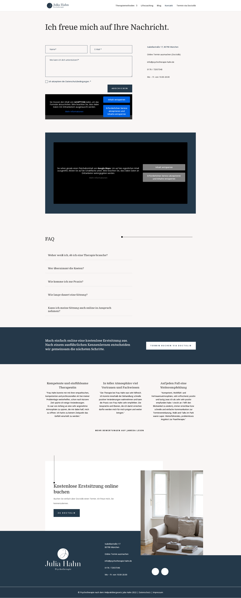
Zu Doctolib (67, 513)
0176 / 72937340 (154, 69)
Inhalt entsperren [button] (116, 99)
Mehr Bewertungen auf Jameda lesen (119, 430)
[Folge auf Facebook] (155, 571)
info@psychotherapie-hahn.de (160, 62)
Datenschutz (145, 592)
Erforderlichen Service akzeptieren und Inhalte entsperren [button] (116, 111)
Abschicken (120, 88)
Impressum (158, 592)
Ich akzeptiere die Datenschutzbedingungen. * (70, 81)
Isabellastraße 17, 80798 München (162, 47)
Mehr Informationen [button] (74, 111)
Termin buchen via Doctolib (171, 345)
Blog (159, 6)
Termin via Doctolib (186, 6)
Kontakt (169, 6)
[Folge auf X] (164, 571)
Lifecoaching (147, 6)
